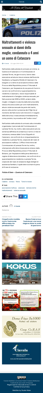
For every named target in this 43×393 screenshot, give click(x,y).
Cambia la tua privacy (22, 387)
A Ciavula (6, 63)
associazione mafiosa (9, 188)
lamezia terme (31, 188)
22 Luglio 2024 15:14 (16, 63)
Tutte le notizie (26, 182)
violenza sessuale (20, 190)
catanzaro (21, 188)
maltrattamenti (7, 190)
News (18, 182)
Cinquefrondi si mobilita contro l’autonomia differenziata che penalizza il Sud (11, 222)
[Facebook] (36, 63)
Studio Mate (26, 390)
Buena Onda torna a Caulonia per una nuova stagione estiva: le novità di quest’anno (32, 222)
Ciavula (21, 2)
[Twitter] (39, 63)
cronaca (11, 182)
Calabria (4, 182)
